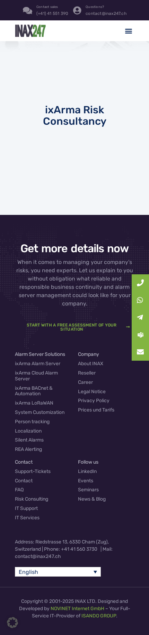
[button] (128, 31)
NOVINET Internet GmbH (77, 609)
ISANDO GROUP (98, 616)
